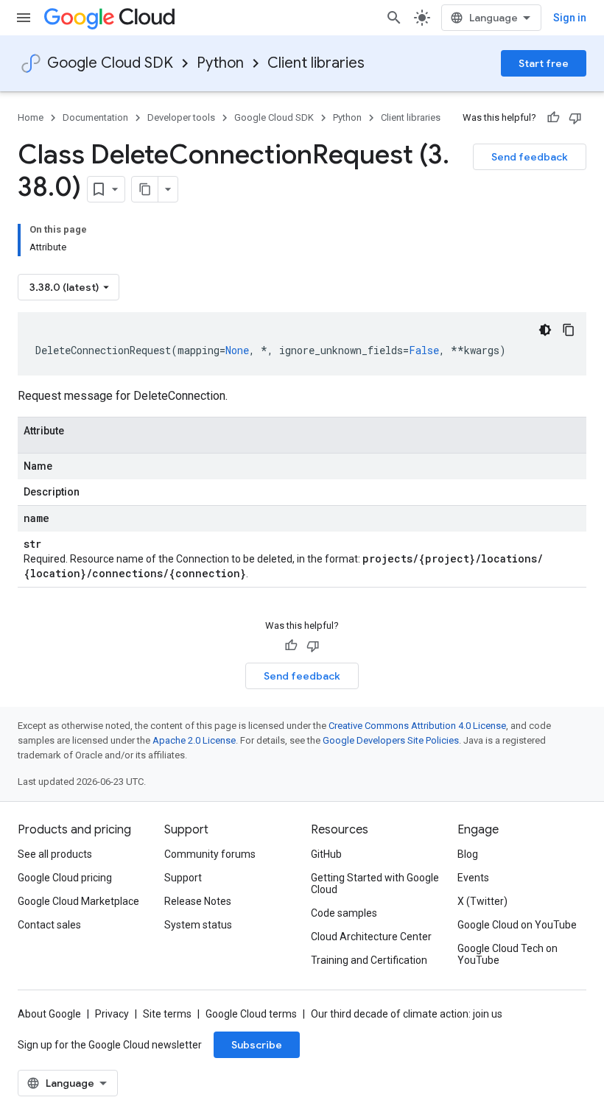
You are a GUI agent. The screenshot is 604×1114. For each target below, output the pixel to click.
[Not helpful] (575, 118)
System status (198, 925)
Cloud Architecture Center (371, 936)
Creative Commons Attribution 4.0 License (417, 725)
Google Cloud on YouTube (517, 925)
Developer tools (181, 117)
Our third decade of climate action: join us (406, 1014)
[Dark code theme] (545, 330)
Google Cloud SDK (110, 63)
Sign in (569, 18)
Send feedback (529, 156)
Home (30, 117)
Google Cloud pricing (65, 878)
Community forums (210, 854)
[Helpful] (553, 118)
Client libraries (316, 63)
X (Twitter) (482, 901)
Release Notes (197, 901)
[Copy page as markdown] (145, 189)
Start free (544, 63)
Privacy (112, 1014)
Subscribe (256, 1044)
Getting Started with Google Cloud (375, 883)
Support (183, 878)
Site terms (167, 1014)
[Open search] (394, 18)
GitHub (326, 854)
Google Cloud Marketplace (78, 901)
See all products (55, 854)
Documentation (95, 117)
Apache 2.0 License (194, 740)
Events (473, 878)
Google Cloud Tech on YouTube (507, 954)
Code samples (344, 913)
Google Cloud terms (251, 1014)
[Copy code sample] (568, 330)
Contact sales (49, 925)
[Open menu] (23, 17)
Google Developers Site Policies (391, 740)
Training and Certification (369, 960)
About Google (49, 1014)
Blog (467, 854)
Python (220, 63)
